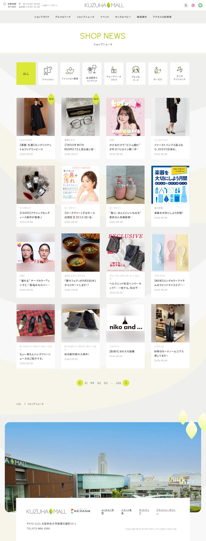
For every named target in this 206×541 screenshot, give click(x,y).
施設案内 (142, 16)
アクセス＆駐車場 (162, 16)
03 (99, 382)
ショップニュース (86, 16)
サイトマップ (144, 511)
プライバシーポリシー (166, 511)
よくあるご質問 (108, 511)
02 (92, 382)
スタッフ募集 (126, 511)
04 (106, 382)
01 (86, 382)
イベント (104, 16)
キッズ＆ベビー (123, 16)
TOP (18, 403)
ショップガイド (42, 16)
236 (118, 382)
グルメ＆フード (63, 16)
